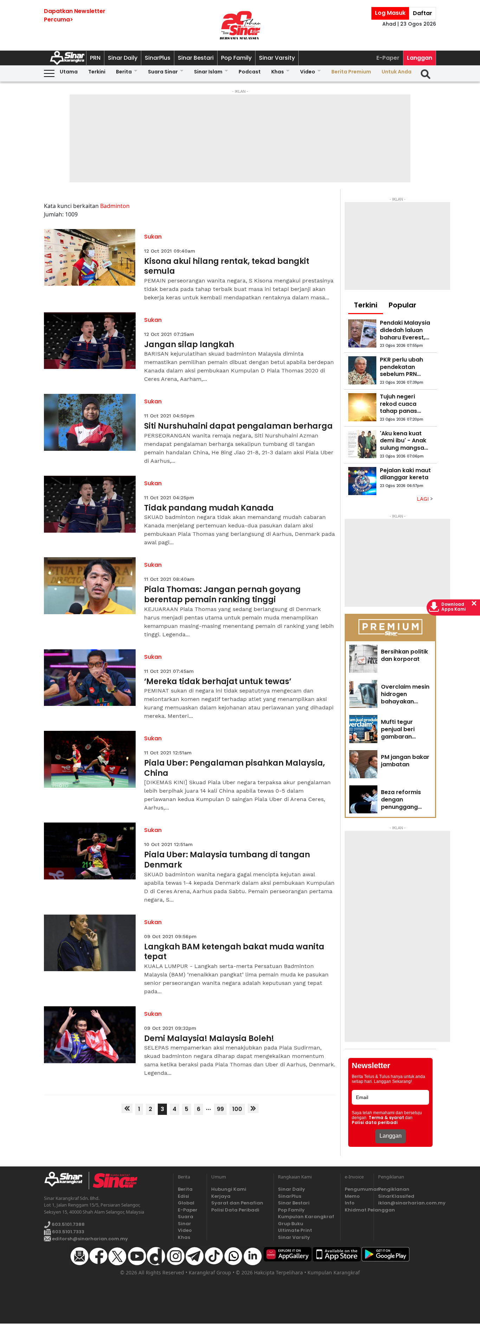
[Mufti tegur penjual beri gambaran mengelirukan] (363, 729)
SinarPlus (157, 58)
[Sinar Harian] (240, 25)
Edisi (183, 1196)
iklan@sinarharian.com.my (407, 1203)
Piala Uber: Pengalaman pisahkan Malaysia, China (234, 768)
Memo (352, 1196)
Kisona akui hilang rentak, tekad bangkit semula (226, 266)
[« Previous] (127, 1108)
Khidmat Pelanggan (357, 1210)
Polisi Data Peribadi (235, 1210)
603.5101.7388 (68, 1224)
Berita (124, 71)
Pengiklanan (393, 1189)
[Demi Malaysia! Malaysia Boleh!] (90, 1034)
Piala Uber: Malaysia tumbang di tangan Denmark (227, 860)
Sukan (153, 237)
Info (350, 1203)
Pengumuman (357, 1189)
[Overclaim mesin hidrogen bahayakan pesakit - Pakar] (363, 694)
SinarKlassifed (396, 1196)
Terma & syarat (386, 1117)
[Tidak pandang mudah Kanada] (90, 504)
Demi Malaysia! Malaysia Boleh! (209, 1039)
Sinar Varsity (277, 58)
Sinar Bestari (196, 58)
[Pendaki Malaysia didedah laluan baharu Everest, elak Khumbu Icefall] (362, 333)
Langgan (419, 58)
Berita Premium (351, 71)
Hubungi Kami (228, 1189)
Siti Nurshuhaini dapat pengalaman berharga (238, 426)
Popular (402, 305)
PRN (95, 58)
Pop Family (236, 58)
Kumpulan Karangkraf (306, 1216)
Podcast (250, 71)
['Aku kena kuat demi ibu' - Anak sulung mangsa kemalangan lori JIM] (362, 444)
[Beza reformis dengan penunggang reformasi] (363, 799)
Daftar (422, 13)
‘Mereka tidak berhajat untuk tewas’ (217, 682)
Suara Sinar (163, 71)
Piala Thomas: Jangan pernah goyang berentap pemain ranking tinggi (222, 595)
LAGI (423, 499)
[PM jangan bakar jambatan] (363, 764)
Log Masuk (390, 13)
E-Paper (388, 58)
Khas (277, 71)
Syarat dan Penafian (237, 1203)
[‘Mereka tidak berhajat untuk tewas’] (90, 677)
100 (237, 1109)
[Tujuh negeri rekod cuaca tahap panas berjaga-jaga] (362, 407)
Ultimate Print (295, 1230)
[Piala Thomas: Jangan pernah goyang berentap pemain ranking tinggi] (90, 585)
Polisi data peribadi (375, 1122)
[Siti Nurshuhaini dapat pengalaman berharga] (90, 422)
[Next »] (253, 1108)
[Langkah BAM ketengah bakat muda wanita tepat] (90, 943)
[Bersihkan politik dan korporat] (363, 659)
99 (220, 1109)
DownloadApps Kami (453, 607)
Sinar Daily (122, 58)
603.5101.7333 (67, 1231)
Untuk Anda (396, 71)
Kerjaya (221, 1196)
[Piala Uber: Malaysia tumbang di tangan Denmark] (90, 851)
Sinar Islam (208, 71)
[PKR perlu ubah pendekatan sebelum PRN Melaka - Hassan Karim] (362, 370)
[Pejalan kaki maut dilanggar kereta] (362, 481)
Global (186, 1203)
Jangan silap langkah (189, 345)
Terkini (96, 71)
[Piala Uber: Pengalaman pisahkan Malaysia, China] (90, 759)
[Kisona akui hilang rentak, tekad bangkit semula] (90, 257)
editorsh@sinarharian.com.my (89, 1238)
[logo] (66, 1180)
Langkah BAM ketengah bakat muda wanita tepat (234, 952)
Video (307, 71)
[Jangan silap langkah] (90, 340)
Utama (69, 71)
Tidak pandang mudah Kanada (209, 508)
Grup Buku (290, 1223)
